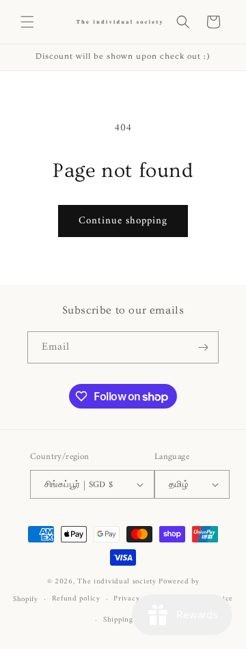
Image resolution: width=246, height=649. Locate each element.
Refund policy (76, 598)
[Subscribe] (203, 347)
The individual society (116, 581)
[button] (27, 22)
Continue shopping (123, 221)
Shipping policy (129, 619)
